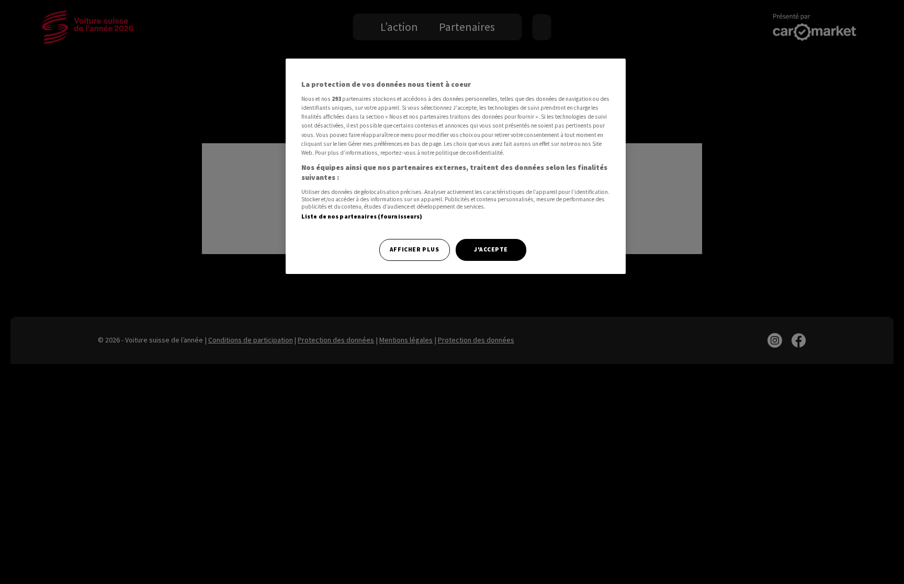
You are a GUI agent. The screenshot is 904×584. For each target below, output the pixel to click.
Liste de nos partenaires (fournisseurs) (361, 216)
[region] (456, 166)
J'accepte (491, 249)
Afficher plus (414, 249)
